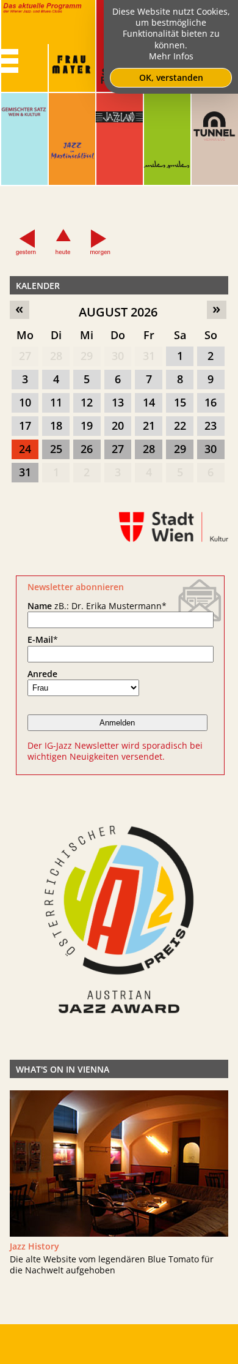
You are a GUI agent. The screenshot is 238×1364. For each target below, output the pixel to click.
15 (180, 402)
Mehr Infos (171, 56)
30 (118, 355)
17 (25, 425)
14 (149, 402)
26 (87, 448)
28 (56, 355)
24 (25, 448)
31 (149, 355)
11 (56, 402)
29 (87, 355)
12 (87, 402)
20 (118, 425)
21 (149, 425)
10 (25, 402)
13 (118, 402)
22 (180, 425)
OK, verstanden (171, 77)
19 (87, 425)
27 (25, 355)
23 (210, 425)
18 (56, 425)
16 (210, 402)
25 (56, 448)
